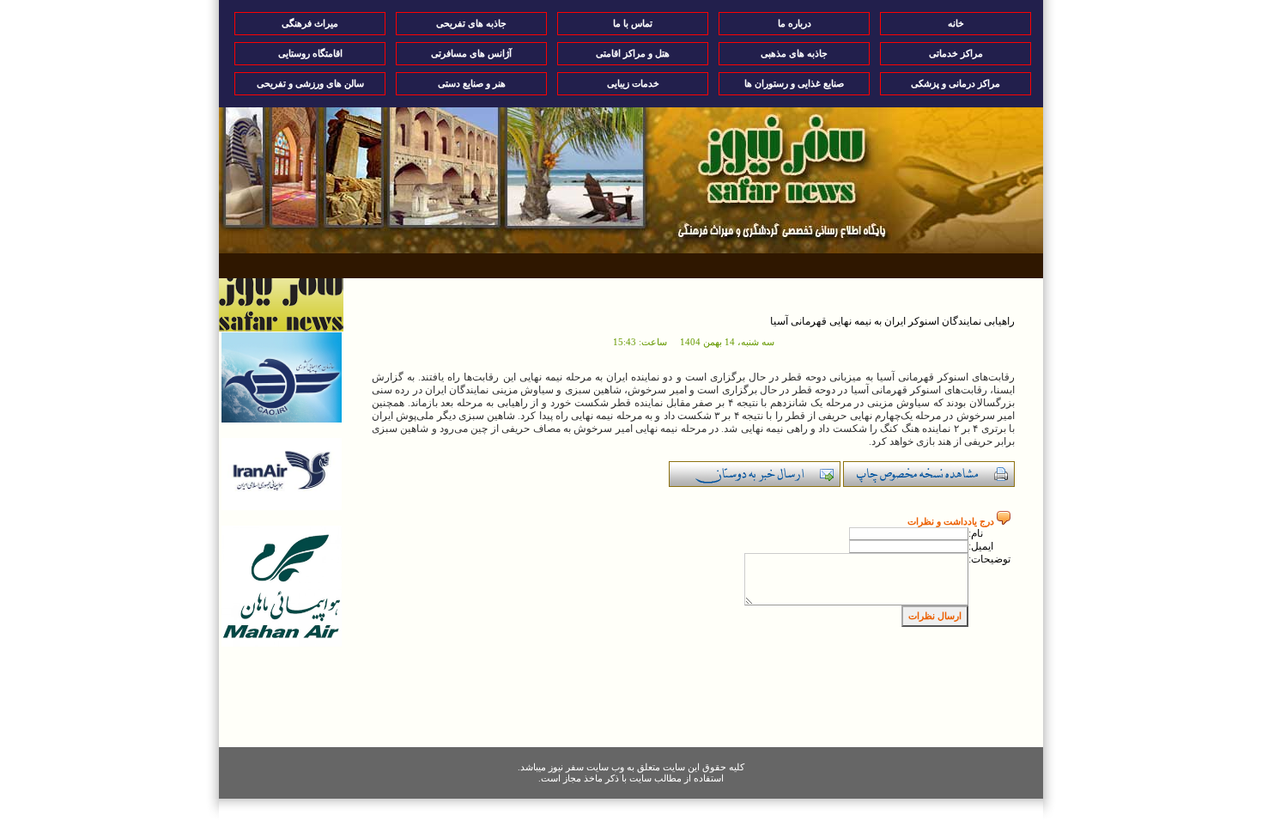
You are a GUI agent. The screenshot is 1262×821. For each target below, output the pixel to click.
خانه (956, 23)
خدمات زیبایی (633, 83)
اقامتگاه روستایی (310, 53)
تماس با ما (632, 23)
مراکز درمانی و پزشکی (955, 83)
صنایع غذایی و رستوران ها (794, 83)
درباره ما (794, 23)
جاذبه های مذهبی (794, 53)
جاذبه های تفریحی (471, 23)
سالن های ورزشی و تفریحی (310, 83)
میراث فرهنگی (310, 23)
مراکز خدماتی (956, 53)
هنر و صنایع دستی (472, 83)
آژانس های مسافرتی (471, 53)
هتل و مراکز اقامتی (633, 53)
